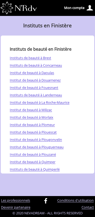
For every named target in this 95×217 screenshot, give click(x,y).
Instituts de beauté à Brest (30, 58)
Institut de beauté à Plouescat (33, 132)
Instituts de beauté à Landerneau (36, 95)
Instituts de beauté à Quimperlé (35, 169)
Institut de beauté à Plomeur (32, 125)
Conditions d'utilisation (75, 200)
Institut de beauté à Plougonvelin (36, 139)
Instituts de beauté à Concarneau (36, 65)
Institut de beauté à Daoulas (32, 73)
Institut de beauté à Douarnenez (35, 80)
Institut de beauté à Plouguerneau (37, 147)
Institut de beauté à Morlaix (31, 117)
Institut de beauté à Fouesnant (34, 87)
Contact (88, 207)
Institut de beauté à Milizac (31, 110)
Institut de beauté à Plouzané (33, 154)
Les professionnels (15, 200)
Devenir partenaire (15, 207)
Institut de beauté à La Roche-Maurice (39, 102)
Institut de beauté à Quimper (32, 162)
